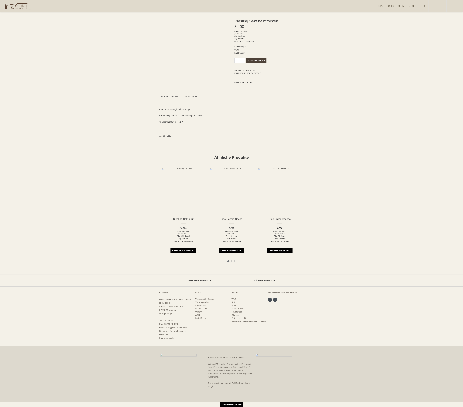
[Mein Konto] (451, 6)
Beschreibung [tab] (169, 96)
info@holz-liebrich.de (176, 327)
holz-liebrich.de (166, 338)
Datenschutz (201, 308)
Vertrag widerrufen (231, 404)
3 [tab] (234, 260)
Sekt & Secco (254, 73)
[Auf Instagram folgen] (440, 6)
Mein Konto (406, 6)
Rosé (234, 305)
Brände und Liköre (240, 318)
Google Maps (166, 313)
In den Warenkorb (256, 60)
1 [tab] (228, 260)
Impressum (200, 305)
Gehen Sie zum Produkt (183, 251)
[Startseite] (17, 6)
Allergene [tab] (191, 96)
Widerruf (199, 312)
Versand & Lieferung (204, 299)
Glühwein (236, 315)
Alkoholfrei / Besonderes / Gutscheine (249, 321)
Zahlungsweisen (202, 302)
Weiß (234, 299)
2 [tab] (231, 260)
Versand (241, 39)
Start (382, 6)
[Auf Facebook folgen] (434, 6)
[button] (255, 82)
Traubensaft (237, 312)
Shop (391, 6)
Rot (233, 302)
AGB (197, 315)
